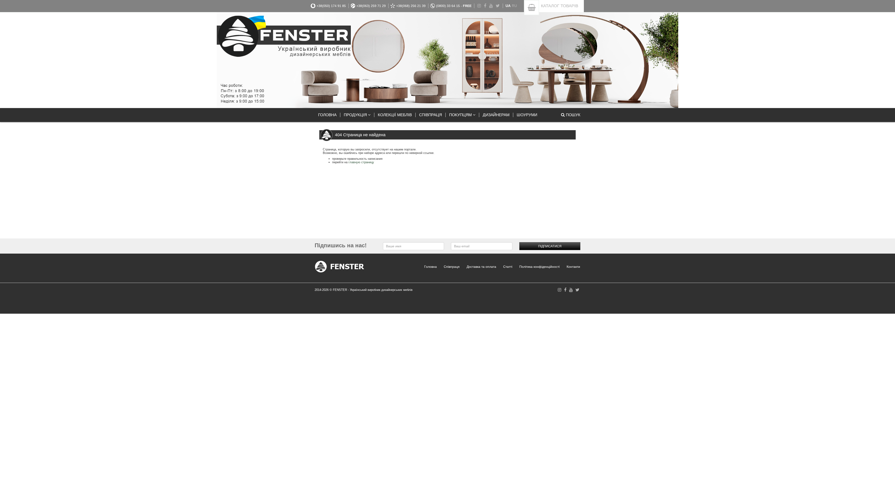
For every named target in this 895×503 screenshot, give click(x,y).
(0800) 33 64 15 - (454, 6)
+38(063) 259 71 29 (371, 6)
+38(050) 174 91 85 (331, 6)
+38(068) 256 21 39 (411, 6)
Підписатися (549, 246)
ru (514, 6)
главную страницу (361, 162)
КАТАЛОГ (559, 5)
